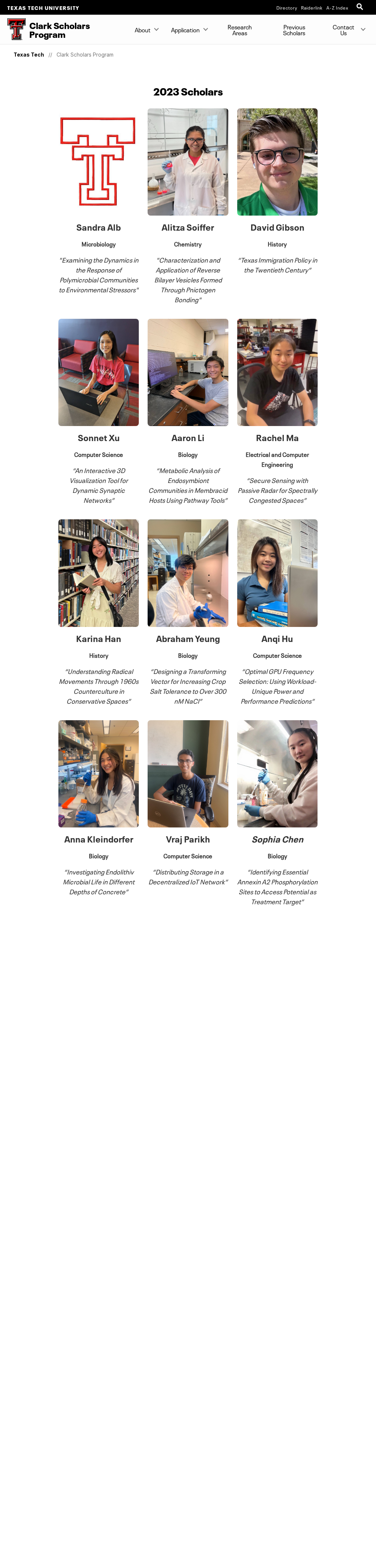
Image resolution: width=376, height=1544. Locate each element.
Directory (286, 7)
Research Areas (240, 29)
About (143, 29)
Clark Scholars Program (85, 54)
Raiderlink (312, 7)
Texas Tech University (43, 7)
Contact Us (343, 29)
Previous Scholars (294, 29)
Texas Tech (29, 54)
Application (185, 29)
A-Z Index (337, 7)
